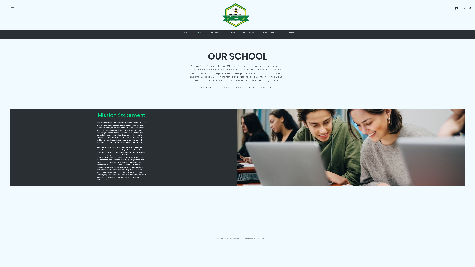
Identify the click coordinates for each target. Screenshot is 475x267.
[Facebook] (470, 8)
